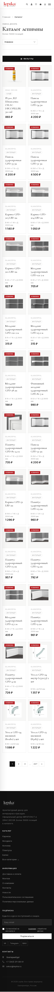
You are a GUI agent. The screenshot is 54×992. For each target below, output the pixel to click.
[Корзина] (40, 4)
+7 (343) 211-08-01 (15, 962)
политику (32, 929)
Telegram (14, 943)
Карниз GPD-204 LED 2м (38, 216)
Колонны (6, 845)
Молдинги (7, 841)
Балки (5, 855)
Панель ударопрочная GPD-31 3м (39, 160)
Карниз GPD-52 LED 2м (14, 503)
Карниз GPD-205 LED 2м (13, 216)
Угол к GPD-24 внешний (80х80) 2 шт (13, 736)
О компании (8, 883)
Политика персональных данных (18, 901)
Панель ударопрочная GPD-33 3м (13, 160)
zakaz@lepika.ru (13, 966)
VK (5, 943)
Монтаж (6, 878)
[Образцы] (31, 4)
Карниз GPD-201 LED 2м (13, 270)
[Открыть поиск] (27, 4)
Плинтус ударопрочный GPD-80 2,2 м (13, 448)
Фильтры (28, 59)
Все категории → (10, 859)
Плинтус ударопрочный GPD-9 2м (39, 621)
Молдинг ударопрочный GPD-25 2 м (13, 621)
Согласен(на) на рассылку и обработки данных (26, 930)
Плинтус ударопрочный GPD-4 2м (13, 678)
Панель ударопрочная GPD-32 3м (39, 448)
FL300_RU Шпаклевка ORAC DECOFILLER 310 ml (13, 105)
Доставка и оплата (11, 874)
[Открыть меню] (49, 4)
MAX (24, 943)
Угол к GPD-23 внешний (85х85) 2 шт (39, 736)
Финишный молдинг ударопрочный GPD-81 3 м (39, 389)
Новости (6, 892)
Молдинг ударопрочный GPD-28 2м (13, 387)
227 (35, 764)
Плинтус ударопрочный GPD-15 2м (13, 563)
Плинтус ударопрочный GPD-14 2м (39, 563)
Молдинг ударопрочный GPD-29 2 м (39, 329)
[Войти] (45, 4)
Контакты (6, 888)
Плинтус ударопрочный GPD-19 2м (39, 505)
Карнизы (6, 836)
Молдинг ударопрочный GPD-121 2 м (39, 272)
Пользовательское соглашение (17, 897)
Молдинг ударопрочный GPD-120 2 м (13, 329)
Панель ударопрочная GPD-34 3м (39, 101)
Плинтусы (7, 850)
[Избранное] (36, 4)
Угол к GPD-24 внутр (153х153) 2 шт (40, 678)
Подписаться (27, 936)
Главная (6, 17)
